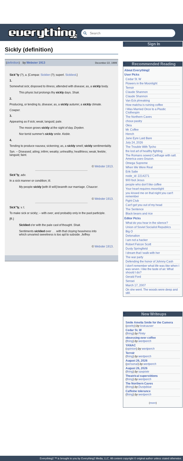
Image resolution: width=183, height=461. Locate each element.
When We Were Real (139, 167)
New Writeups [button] (153, 314)
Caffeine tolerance (138, 391)
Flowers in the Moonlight (141, 83)
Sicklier (45, 75)
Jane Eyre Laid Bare (139, 138)
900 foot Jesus (135, 180)
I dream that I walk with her (143, 253)
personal (132, 364)
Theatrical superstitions (142, 376)
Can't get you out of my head (144, 205)
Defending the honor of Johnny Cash (149, 261)
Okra (129, 125)
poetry (131, 326)
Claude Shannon (137, 92)
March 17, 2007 (136, 285)
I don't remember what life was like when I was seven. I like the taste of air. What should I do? (153, 269)
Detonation (133, 235)
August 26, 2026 (136, 360)
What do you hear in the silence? (147, 223)
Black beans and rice (139, 213)
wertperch (144, 341)
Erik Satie (132, 171)
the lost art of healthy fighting (144, 151)
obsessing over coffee (141, 337)
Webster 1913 (35, 62)
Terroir (130, 87)
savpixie (143, 371)
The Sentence (135, 209)
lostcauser (146, 326)
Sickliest (70, 75)
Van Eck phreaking (138, 100)
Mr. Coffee (132, 129)
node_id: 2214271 (137, 176)
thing (130, 333)
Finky (141, 333)
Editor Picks (132, 218)
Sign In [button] (153, 44)
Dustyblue (145, 387)
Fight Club (132, 200)
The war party (134, 257)
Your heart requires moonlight (145, 188)
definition (13, 62)
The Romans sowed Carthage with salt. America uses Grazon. (151, 157)
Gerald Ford (133, 276)
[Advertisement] (91, 12)
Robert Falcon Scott (138, 244)
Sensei (130, 281)
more (153, 402)
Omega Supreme (137, 163)
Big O (129, 231)
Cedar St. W (133, 79)
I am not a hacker (137, 240)
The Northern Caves (139, 116)
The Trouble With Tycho (141, 147)
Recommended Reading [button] (154, 64)
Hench (130, 134)
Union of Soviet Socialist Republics (148, 227)
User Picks (131, 74)
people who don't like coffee (144, 184)
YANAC (131, 345)
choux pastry (134, 121)
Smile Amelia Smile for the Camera (149, 322)
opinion (131, 348)
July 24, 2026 (134, 142)
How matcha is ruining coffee (144, 105)
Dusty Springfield (137, 248)
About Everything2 (137, 70)
